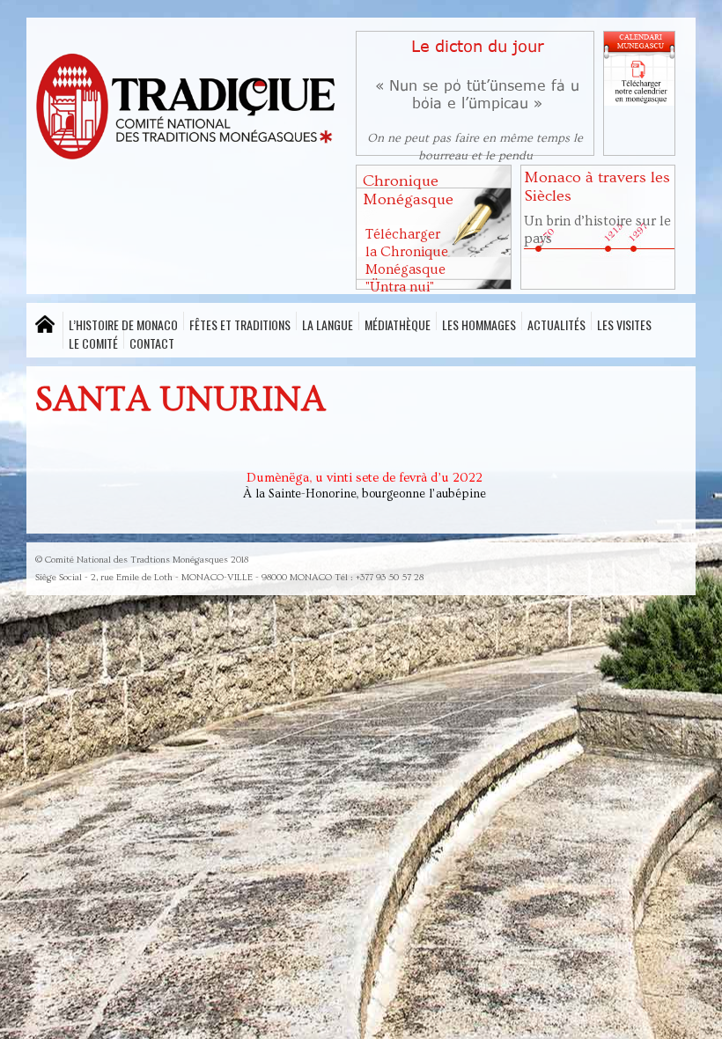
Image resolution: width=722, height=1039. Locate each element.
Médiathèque (398, 322)
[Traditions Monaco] (186, 109)
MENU (44, 324)
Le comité (93, 341)
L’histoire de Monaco (123, 322)
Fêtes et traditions (240, 322)
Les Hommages (479, 322)
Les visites (624, 322)
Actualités (556, 322)
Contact (151, 341)
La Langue (327, 322)
